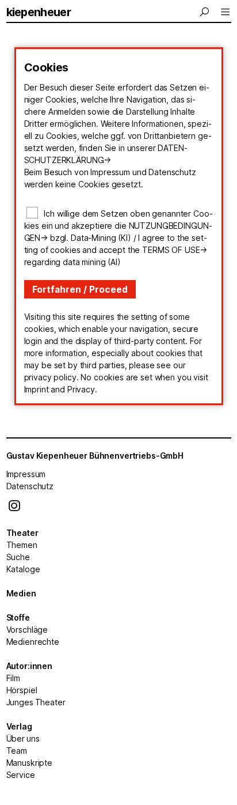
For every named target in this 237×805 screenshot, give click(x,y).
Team (16, 750)
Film (13, 678)
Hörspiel (21, 690)
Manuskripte (29, 763)
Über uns (23, 738)
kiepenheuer (38, 12)
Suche (18, 557)
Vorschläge (27, 629)
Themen (21, 545)
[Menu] (205, 12)
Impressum (26, 474)
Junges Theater (36, 702)
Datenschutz (29, 486)
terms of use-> (174, 250)
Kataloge (23, 569)
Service (20, 775)
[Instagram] (14, 508)
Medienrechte (32, 642)
